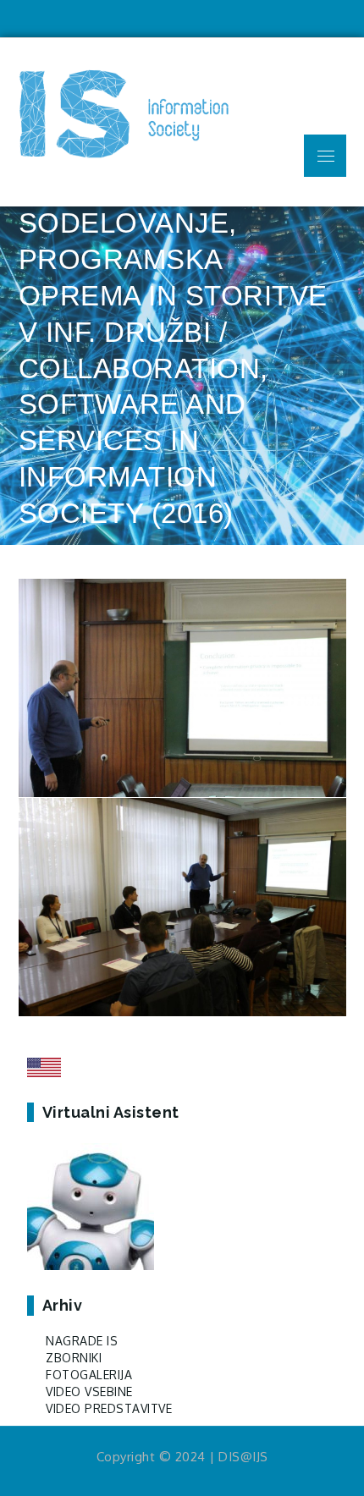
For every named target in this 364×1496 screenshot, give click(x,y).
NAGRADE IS (82, 1341)
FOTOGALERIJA (89, 1374)
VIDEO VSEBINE (89, 1391)
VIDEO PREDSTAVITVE (109, 1408)
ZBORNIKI (74, 1357)
